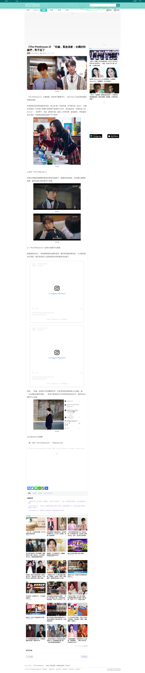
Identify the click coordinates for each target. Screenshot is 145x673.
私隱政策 (64, 669)
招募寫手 (77, 669)
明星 (28, 53)
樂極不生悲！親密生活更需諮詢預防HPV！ (77, 575)
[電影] (60, 10)
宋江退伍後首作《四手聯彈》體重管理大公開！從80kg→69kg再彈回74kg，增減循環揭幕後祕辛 (35, 555)
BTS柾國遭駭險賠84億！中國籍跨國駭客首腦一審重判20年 (35, 639)
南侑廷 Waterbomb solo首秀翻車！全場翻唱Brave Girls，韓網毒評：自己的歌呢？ (102, 80)
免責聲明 (58, 669)
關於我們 (51, 669)
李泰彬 (40, 493)
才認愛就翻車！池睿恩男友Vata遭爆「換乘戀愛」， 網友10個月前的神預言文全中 (77, 640)
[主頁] (28, 10)
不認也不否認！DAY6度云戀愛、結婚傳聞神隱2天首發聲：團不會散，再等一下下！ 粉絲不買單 (77, 597)
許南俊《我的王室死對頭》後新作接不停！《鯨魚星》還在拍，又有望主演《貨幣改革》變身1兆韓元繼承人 (35, 576)
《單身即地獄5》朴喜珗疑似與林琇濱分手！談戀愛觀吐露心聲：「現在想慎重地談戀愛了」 (56, 640)
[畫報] (68, 10)
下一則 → (84, 656)
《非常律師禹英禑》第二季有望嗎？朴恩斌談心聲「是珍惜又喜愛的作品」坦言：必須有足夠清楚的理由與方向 (77, 533)
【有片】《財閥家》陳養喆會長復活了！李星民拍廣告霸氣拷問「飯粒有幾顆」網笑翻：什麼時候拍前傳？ (104, 97)
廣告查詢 (71, 669)
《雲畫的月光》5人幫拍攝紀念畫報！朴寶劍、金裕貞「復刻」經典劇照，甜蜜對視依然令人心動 (56, 576)
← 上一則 (29, 656)
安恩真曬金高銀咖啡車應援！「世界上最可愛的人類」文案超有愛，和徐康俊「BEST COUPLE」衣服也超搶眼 (56, 597)
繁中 (135, 1)
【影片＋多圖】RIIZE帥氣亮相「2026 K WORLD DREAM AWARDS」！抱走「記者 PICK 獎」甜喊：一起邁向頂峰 (103, 63)
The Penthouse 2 (48, 493)
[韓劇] (52, 10)
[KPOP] (36, 10)
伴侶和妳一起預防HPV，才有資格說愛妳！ (35, 596)
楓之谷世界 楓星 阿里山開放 (76, 553)
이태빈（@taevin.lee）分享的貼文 (57, 319)
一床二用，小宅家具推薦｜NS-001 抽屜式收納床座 (36, 532)
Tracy (48, 53)
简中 (140, 1)
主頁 (25, 665)
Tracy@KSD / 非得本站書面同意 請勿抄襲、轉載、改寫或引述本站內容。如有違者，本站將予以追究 (56, 448)
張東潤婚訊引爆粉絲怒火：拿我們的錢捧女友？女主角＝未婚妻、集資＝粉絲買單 (56, 533)
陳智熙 (35, 493)
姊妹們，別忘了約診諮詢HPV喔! (35, 617)
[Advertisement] (57, 469)
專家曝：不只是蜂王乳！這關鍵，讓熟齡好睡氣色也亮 (56, 554)
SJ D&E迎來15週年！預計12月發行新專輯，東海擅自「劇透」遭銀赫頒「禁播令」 (77, 619)
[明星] (44, 10)
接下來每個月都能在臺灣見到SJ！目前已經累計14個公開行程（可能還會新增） (56, 619)
